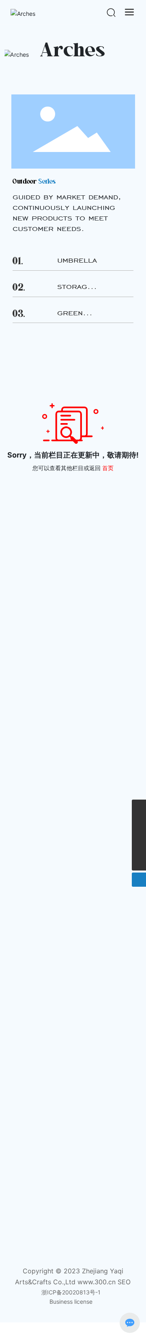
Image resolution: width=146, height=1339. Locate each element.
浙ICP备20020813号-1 (71, 1292)
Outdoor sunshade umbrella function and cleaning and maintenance (70, 777)
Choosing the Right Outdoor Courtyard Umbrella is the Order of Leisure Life (71, 675)
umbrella (77, 260)
